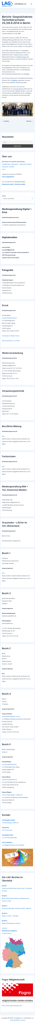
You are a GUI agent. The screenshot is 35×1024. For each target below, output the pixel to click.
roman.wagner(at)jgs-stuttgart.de (12, 795)
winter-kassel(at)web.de (9, 779)
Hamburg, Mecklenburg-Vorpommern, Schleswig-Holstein (17, 888)
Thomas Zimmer (18, 89)
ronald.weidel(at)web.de (9, 318)
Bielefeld (14, 80)
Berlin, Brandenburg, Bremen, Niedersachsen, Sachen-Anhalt (16, 898)
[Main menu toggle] (31, 4)
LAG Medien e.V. (20, 4)
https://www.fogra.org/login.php (12, 1005)
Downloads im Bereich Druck (10, 336)
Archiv (4, 196)
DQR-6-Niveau (22, 57)
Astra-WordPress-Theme (17, 1020)
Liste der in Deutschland (9, 930)
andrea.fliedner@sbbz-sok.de (11, 716)
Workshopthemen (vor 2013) (11, 341)
